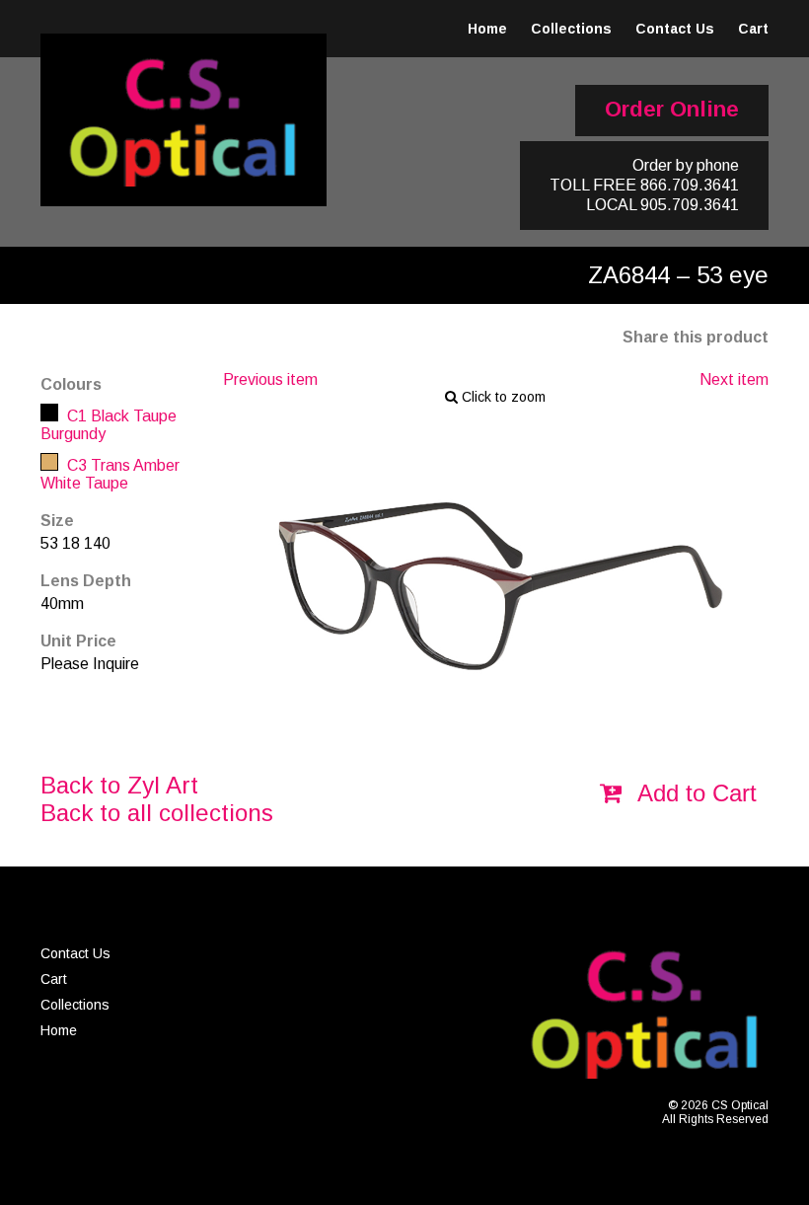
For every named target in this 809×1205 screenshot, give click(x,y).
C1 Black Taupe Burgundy (108, 425)
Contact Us (674, 29)
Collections (571, 29)
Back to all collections (156, 812)
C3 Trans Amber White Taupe (110, 474)
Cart (753, 29)
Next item (734, 379)
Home (487, 29)
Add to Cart (694, 793)
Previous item (270, 379)
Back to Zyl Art (119, 785)
